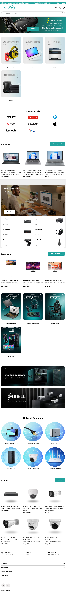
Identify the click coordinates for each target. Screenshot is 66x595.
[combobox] (33, 13)
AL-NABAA (8, 590)
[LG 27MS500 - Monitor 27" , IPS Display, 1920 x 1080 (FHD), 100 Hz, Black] (55, 268)
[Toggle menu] (2, 8)
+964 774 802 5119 (10, 554)
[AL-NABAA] (33, 376)
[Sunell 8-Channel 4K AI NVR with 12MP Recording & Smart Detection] (11, 494)
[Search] (62, 13)
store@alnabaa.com (53, 554)
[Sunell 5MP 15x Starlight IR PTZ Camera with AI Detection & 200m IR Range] (33, 494)
